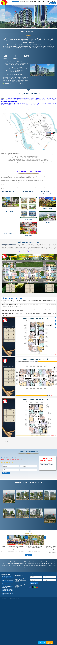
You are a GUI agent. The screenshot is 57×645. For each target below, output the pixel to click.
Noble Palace (49, 561)
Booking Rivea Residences (20, 590)
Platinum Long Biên (18, 585)
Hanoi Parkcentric (24, 1)
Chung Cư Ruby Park (18, 61)
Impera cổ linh (17, 588)
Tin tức (53, 1)
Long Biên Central (22, 563)
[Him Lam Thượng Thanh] (5, 2)
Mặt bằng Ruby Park (14, 561)
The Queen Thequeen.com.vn (20, 582)
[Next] (54, 542)
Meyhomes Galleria (43, 565)
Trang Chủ (15, 1)
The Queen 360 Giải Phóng (44, 563)
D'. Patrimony (50, 565)
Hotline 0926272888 (49, 643)
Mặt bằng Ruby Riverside (39, 561)
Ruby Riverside (41, 1)
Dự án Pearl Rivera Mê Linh (32, 563)
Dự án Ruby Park (5, 561)
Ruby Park (48, 1)
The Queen (8, 565)
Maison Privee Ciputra (35, 565)
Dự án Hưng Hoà (13, 563)
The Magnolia (33, 1)
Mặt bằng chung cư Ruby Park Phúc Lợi (9, 244)
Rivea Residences (27, 565)
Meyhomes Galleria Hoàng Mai (20, 584)
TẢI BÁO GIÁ (42, 642)
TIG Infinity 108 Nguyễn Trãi (17, 565)
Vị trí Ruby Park (23, 561)
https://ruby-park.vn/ (18, 441)
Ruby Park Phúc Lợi (18, 587)
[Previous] (3, 542)
